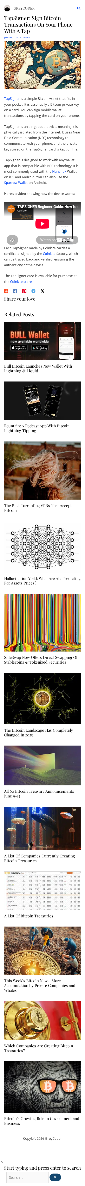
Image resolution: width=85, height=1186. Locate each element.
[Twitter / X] (42, 290)
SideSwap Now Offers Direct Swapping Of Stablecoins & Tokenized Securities (40, 659)
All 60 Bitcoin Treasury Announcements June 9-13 (39, 793)
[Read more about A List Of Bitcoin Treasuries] (42, 890)
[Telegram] (33, 290)
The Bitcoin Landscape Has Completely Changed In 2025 (38, 732)
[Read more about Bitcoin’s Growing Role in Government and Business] (42, 1087)
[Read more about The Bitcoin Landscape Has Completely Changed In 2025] (42, 698)
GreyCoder (24, 8)
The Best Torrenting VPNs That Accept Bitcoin (38, 508)
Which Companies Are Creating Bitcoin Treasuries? (38, 1048)
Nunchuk (59, 171)
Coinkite (49, 253)
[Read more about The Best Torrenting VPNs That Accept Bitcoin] (42, 470)
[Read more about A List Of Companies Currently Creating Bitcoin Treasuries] (42, 828)
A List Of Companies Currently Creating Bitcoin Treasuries (39, 858)
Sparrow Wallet (16, 182)
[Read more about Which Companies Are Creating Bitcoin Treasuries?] (42, 1020)
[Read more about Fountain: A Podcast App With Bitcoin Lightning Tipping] (42, 400)
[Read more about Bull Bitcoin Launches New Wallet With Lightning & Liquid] (42, 340)
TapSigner (12, 98)
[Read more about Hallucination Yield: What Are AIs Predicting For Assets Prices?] (42, 546)
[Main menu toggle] (67, 8)
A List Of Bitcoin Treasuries (28, 915)
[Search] (55, 1177)
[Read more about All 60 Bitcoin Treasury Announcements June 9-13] (42, 765)
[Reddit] (6, 290)
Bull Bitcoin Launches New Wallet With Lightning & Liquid (38, 368)
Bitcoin (26, 37)
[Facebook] (15, 290)
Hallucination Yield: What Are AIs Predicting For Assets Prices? (42, 581)
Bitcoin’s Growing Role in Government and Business (41, 1121)
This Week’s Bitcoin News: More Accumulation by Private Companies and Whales (39, 985)
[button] (79, 8)
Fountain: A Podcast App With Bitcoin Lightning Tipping (37, 428)
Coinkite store (21, 281)
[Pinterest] (24, 290)
